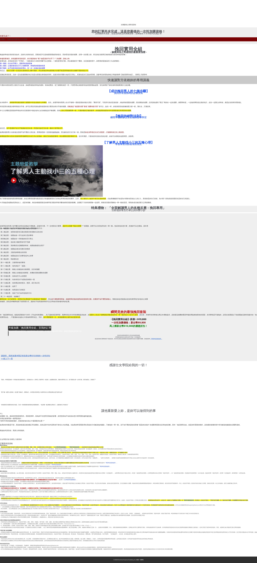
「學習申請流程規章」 (74, 447)
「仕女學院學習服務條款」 (60, 447)
